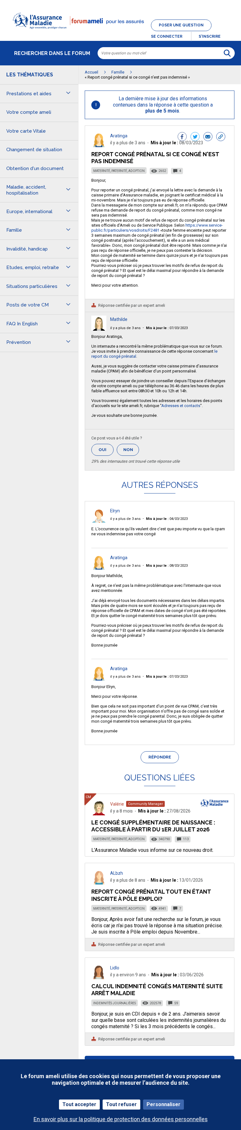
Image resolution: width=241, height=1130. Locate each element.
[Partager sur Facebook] (182, 137)
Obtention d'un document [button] (35, 168)
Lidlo (114, 967)
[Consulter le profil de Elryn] (98, 521)
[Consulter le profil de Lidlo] (98, 977)
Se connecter (166, 36)
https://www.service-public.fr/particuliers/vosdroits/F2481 (157, 228)
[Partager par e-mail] (207, 137)
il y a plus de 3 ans (125, 328)
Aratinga (118, 135)
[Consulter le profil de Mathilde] (98, 329)
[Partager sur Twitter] (195, 137)
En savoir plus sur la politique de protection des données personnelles (121, 1119)
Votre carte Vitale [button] (26, 131)
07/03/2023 (167, 328)
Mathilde (118, 319)
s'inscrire (210, 36)
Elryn (115, 510)
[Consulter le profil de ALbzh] (98, 883)
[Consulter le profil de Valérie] (98, 814)
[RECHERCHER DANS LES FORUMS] (227, 53)
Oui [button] (106, 449)
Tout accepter (79, 1104)
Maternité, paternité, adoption (119, 171)
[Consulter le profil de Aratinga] (98, 145)
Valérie (117, 804)
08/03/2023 (167, 566)
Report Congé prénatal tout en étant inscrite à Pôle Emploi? (151, 895)
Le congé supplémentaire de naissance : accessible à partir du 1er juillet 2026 (153, 826)
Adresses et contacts (180, 405)
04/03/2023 (167, 519)
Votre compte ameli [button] (28, 112)
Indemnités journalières (114, 1003)
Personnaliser (163, 1104)
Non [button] (131, 451)
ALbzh (116, 873)
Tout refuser (121, 1104)
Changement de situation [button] (34, 149)
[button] (120, 32)
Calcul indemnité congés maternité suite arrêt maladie (157, 989)
